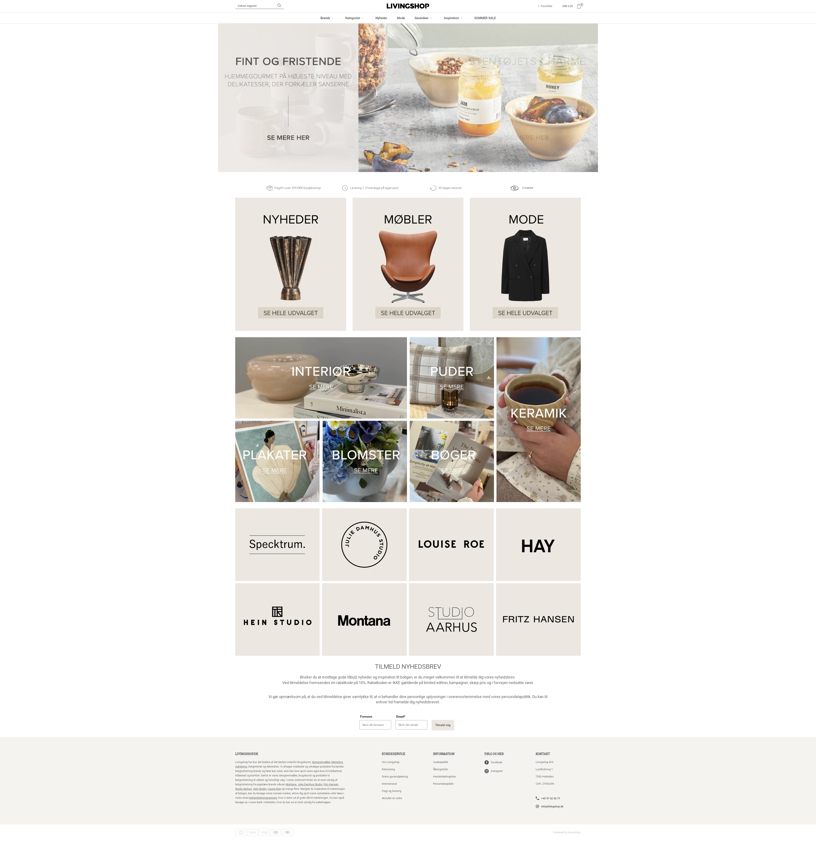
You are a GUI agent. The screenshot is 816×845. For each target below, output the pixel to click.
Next (577, 98)
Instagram (497, 771)
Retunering (388, 769)
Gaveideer (422, 18)
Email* (400, 716)
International (389, 783)
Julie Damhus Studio (310, 784)
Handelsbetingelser (444, 776)
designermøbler (321, 762)
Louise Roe (274, 788)
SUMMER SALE (485, 18)
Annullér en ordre (392, 798)
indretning (241, 766)
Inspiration (451, 18)
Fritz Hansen (330, 784)
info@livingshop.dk (552, 806)
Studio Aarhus (243, 788)
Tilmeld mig (442, 725)
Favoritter (546, 6)
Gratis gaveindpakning (395, 776)
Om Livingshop (390, 762)
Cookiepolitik (440, 762)
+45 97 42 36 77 (550, 798)
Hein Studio (259, 788)
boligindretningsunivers (263, 797)
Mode (401, 18)
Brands (325, 18)
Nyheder (381, 18)
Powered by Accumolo (567, 832)
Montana (291, 784)
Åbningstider (440, 769)
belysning (337, 762)
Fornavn (366, 716)
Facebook (496, 762)
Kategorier (352, 18)
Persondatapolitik (443, 783)
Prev (238, 98)
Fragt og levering (391, 791)
